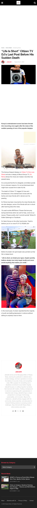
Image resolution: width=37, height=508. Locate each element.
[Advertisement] (18, 25)
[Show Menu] (2, 2)
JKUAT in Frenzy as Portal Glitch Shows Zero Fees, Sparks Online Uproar (22, 478)
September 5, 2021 (19, 62)
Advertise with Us (11, 500)
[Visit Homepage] (18, 2)
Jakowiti (9, 62)
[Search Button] (35, 2)
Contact (32, 500)
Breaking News (17, 47)
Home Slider (9, 47)
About (2, 500)
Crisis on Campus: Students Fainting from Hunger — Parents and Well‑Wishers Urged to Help (22, 486)
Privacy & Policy (22, 500)
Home (2, 47)
